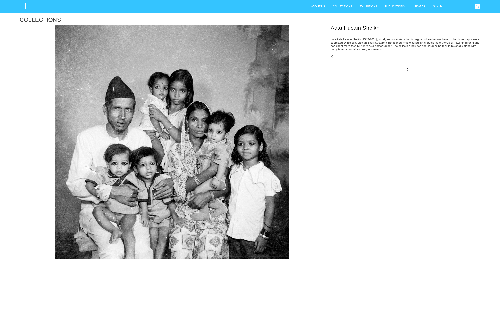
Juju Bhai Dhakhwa (408, 69)
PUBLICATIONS (395, 6)
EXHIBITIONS (368, 6)
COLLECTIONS (342, 6)
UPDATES (418, 6)
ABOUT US (318, 6)
